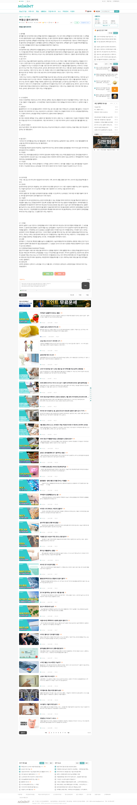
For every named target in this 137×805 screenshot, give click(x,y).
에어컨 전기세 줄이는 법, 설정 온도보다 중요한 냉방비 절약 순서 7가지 (62, 411)
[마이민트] (21, 1)
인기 (106, 64)
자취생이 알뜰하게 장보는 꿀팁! (50, 313)
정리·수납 (113, 23)
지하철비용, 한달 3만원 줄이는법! (50, 690)
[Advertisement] (100, 6)
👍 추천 (44, 22)
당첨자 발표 (98, 794)
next (90, 396)
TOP (90, 390)
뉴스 (59, 11)
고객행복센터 (107, 794)
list (90, 394)
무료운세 (65, 11)
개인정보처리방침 (30, 794)
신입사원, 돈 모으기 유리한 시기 (50, 341)
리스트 (72, 295)
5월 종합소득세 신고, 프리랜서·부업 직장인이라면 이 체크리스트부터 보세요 (64, 425)
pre (90, 392)
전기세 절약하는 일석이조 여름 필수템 (52, 592)
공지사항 (89, 794)
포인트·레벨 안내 (24, 797)
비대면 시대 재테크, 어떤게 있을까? (51, 508)
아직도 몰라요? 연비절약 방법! (49, 634)
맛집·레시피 (52, 11)
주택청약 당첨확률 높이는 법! (49, 494)
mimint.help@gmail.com (98, 801)
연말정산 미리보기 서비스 (48, 718)
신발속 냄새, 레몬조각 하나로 (49, 327)
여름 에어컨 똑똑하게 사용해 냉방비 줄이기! (54, 620)
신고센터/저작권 (57, 794)
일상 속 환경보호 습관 (47, 606)
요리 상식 (105, 21)
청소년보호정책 (68, 794)
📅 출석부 (88, 11)
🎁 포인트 (96, 11)
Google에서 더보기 (85, 22)
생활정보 (43, 11)
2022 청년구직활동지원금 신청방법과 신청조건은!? (56, 439)
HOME (90, 388)
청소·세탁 (105, 23)
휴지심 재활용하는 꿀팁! (47, 550)
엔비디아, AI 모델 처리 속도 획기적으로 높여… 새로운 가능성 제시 (103, 89)
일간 (42, 763)
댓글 (90, 399)
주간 (46, 763)
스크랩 (76, 22)
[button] (103, 1)
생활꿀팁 (113, 21)
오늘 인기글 (22, 11)
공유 (71, 22)
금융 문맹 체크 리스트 (47, 355)
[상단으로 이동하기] (89, 732)
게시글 (110, 33)
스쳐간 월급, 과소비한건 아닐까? (50, 662)
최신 (115, 64)
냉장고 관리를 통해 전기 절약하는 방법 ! (52, 453)
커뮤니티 (31, 11)
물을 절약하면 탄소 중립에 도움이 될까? (52, 578)
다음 (87, 295)
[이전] (94, 149)
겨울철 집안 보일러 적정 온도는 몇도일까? (53, 536)
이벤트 (72, 11)
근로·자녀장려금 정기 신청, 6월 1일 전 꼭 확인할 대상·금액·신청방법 (61, 369)
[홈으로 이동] (26, 6)
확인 (86, 285)
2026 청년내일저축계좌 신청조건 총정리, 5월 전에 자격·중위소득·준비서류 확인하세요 (64, 397)
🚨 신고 (57, 22)
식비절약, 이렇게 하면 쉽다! (48, 704)
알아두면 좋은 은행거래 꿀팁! (49, 522)
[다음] (118, 149)
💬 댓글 (51, 22)
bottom (90, 401)
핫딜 (37, 11)
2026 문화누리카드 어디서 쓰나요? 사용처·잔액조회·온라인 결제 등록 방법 (63, 383)
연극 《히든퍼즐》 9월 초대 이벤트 (106, 149)
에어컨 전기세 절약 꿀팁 (47, 564)
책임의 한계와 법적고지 (44, 794)
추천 (111, 64)
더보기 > (116, 134)
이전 (80, 295)
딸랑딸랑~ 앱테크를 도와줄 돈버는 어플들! (53, 480)
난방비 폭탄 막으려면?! (47, 676)
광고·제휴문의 (79, 794)
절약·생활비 (97, 23)
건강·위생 (97, 21)
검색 (117, 11)
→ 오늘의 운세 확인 (24, 305)
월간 (51, 763)
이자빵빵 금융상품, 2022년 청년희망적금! (53, 466)
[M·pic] (28, 1)
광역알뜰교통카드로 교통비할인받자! (51, 648)
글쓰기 (23, 295)
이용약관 (20, 794)
